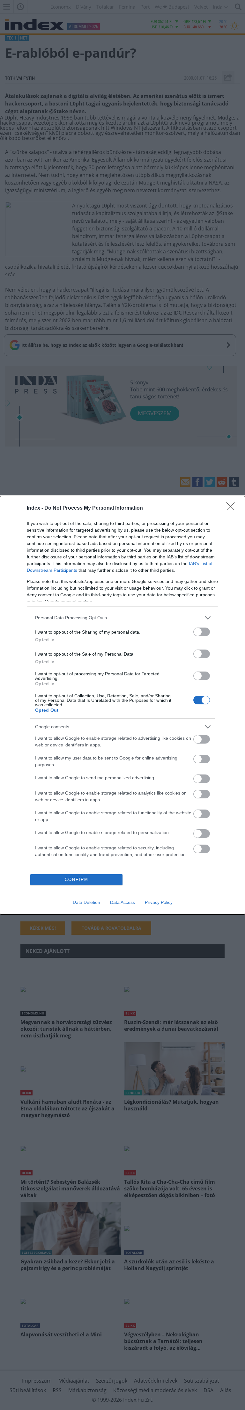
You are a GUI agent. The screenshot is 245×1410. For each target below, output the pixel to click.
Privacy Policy (159, 902)
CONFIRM (76, 879)
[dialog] (122, 705)
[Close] (232, 508)
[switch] (201, 632)
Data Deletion (86, 902)
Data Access (122, 902)
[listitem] (122, 617)
